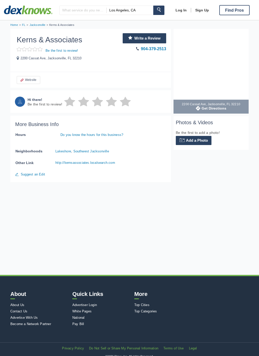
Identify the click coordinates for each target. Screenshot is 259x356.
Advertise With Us (24, 317)
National (78, 317)
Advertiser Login (84, 305)
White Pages (82, 311)
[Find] (158, 10)
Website (30, 80)
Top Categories (145, 311)
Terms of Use (173, 348)
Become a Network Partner (30, 324)
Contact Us (18, 311)
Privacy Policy (73, 348)
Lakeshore (63, 151)
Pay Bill (78, 324)
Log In (181, 10)
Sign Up (202, 10)
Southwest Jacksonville (91, 151)
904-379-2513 (153, 49)
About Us (17, 305)
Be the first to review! (62, 50)
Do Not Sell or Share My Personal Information (123, 348)
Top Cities (141, 305)
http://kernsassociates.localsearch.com (85, 163)
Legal (193, 348)
